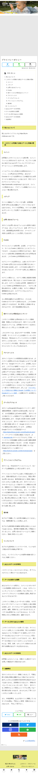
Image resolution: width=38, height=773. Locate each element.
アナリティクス (12, 95)
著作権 (10, 103)
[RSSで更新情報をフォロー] (19, 734)
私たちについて (10, 77)
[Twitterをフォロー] (27, 725)
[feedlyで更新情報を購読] (27, 730)
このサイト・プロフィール (28, 763)
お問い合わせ (10, 766)
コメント (10, 82)
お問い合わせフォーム (14, 87)
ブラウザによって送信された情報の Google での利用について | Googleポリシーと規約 (19, 390)
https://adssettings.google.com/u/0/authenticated (19, 432)
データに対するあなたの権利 (14, 114)
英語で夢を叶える (10, 763)
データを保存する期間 (12, 111)
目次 (8, 73)
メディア (10, 85)
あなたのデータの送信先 (13, 117)
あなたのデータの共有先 (13, 108)
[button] (34, 395)
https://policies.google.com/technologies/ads (17, 451)
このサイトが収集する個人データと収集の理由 (19, 79)
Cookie (10, 90)
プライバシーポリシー (27, 766)
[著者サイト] (10, 725)
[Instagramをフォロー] (10, 730)
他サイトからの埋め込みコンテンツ (18, 92)
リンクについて (12, 106)
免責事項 (8, 119)
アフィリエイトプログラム (15, 101)
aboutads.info (8, 437)
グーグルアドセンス (13, 98)
